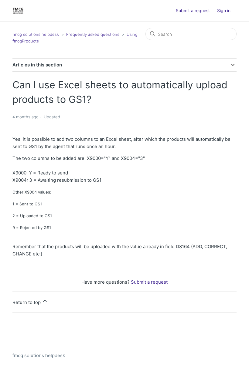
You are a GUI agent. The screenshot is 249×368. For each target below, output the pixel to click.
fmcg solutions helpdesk (35, 34)
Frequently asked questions (92, 34)
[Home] (18, 10)
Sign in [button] (223, 10)
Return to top (27, 302)
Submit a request (193, 10)
